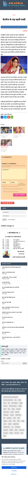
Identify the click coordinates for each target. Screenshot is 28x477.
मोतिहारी (11, 430)
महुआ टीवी (6, 430)
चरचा (3, 313)
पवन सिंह (12, 415)
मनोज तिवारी (17, 427)
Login (4, 219)
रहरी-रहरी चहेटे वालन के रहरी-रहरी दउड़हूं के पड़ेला (11, 267)
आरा (15, 400)
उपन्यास (3, 353)
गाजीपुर (20, 403)
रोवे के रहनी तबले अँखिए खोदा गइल (8, 297)
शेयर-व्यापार (4, 333)
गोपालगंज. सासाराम (13, 406)
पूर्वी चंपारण (9, 418)
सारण (22, 433)
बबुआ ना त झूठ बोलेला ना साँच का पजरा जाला (10, 307)
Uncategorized (5, 283)
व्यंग (3, 354)
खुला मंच (16, 353)
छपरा (9, 409)
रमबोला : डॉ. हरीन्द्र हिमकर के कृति (8, 272)
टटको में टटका (6, 412)
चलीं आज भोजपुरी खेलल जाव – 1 (8, 322)
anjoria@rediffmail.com (13, 385)
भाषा (5, 313)
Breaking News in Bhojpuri (11, 397)
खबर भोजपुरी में (14, 403)
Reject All (14, 474)
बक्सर (14, 418)
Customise (14, 471)
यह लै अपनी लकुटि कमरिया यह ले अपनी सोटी (10, 287)
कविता (3, 273)
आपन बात (23, 351)
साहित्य (5, 273)
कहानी (3, 308)
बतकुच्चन (5, 421)
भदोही (23, 421)
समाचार (3, 328)
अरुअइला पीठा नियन (6, 282)
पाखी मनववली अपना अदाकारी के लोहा (5, 147)
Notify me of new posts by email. (10, 191)
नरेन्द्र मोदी (17, 412)
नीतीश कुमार (6, 415)
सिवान (5, 436)
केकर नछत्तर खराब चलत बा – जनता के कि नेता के (11, 337)
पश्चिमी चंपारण (18, 415)
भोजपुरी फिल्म (15, 424)
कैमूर (9, 403)
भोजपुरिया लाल (4, 278)
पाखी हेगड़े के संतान (17, 134)
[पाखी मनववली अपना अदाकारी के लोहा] (6, 142)
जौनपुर (13, 409)
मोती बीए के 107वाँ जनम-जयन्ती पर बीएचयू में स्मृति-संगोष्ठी (13, 327)
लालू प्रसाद (6, 433)
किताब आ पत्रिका (23, 349)
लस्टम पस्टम (21, 430)
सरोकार (8, 278)
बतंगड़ (19, 418)
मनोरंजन (14, 15)
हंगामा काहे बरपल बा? (6, 332)
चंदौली (5, 409)
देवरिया (12, 412)
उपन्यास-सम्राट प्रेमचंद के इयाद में (8, 292)
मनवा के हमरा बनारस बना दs (7, 317)
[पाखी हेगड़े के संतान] (19, 130)
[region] (14, 466)
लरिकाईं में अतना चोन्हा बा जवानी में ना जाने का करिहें (12, 312)
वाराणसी (11, 433)
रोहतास (16, 430)
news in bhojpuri (8, 400)
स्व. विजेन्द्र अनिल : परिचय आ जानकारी (9, 277)
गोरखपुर (19, 406)
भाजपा (5, 424)
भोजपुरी (9, 424)
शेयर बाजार (17, 433)
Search (2, 361)
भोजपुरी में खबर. (7, 427)
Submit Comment (19, 195)
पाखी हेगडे (25, 31)
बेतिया (18, 421)
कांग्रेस (5, 403)
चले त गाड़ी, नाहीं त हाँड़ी (6, 302)
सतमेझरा (3, 268)
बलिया (10, 421)
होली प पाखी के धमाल (5, 134)
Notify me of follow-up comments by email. (13, 189)
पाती (4, 418)
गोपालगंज (5, 406)
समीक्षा (6, 354)
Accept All (14, 467)
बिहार (14, 421)
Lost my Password (11, 219)
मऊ (12, 427)
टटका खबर (18, 409)
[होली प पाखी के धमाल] (6, 130)
